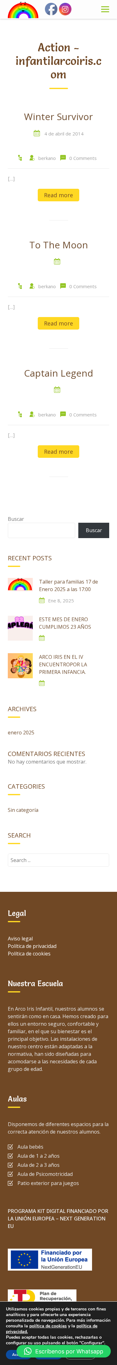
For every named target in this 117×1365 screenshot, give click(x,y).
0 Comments (83, 158)
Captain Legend (58, 373)
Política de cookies (29, 953)
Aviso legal (20, 938)
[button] (64, 1351)
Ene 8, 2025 (61, 600)
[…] (11, 178)
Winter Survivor (58, 117)
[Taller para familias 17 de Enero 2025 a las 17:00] (20, 590)
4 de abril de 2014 (64, 133)
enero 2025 (21, 732)
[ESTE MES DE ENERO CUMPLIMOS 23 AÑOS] (20, 628)
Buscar (16, 519)
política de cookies (48, 1326)
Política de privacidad (32, 946)
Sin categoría (23, 810)
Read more (58, 195)
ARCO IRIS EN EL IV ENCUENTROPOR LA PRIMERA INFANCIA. (63, 664)
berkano (47, 158)
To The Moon (58, 245)
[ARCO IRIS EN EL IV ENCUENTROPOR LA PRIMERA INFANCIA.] (20, 665)
